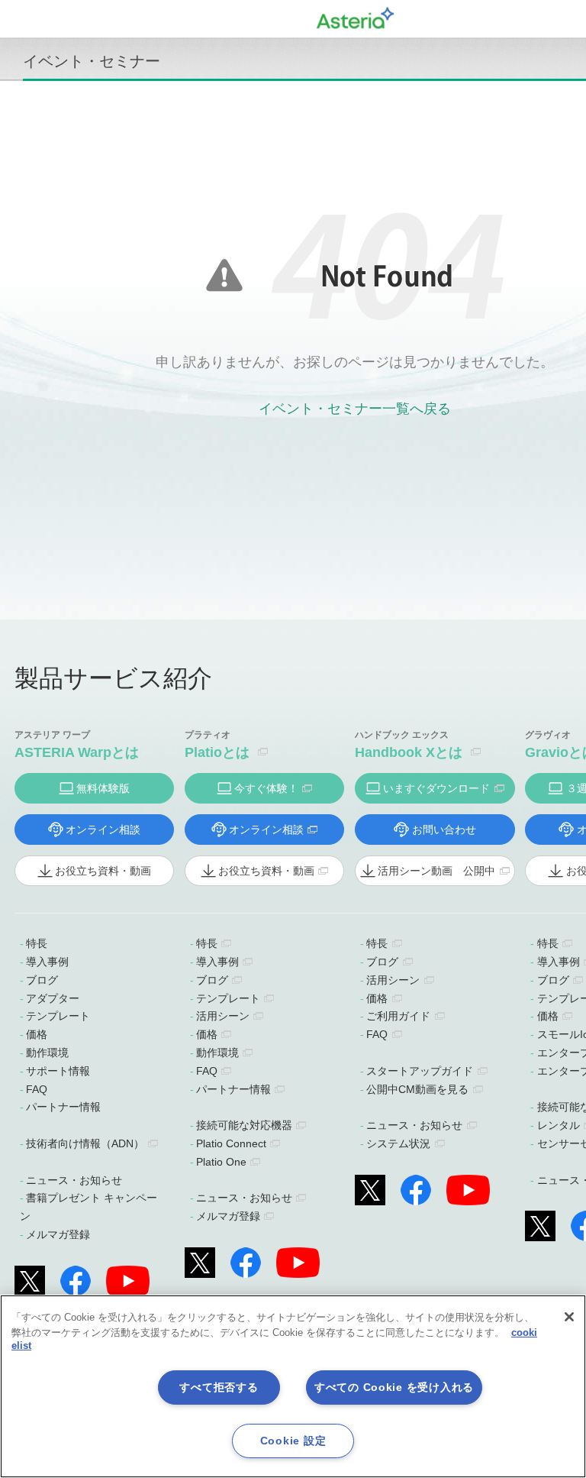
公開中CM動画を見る (417, 1089)
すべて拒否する (218, 1387)
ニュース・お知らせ (74, 1180)
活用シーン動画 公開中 (436, 871)
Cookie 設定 (293, 1440)
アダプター (52, 998)
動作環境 (47, 1052)
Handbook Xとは (408, 752)
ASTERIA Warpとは (76, 752)
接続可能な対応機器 (244, 1125)
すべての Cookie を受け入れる (394, 1387)
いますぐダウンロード (436, 788)
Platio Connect (231, 1143)
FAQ (36, 1089)
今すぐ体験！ (266, 788)
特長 (36, 943)
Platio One (221, 1162)
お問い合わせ (444, 829)
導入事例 (47, 962)
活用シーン (223, 1016)
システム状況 (398, 1143)
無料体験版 (103, 788)
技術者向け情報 (85, 1143)
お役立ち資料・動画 (103, 871)
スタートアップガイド (419, 1071)
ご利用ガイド (398, 1016)
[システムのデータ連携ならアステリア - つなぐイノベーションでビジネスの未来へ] (355, 15)
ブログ (42, 980)
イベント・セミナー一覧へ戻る (355, 408)
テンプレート (58, 1016)
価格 (36, 1034)
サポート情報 (58, 1071)
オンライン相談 (103, 829)
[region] (293, 1386)
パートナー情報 (63, 1107)
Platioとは (217, 752)
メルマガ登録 (58, 1234)
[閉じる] (569, 1317)
